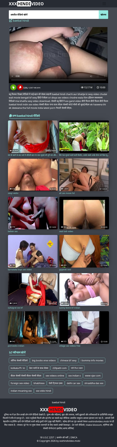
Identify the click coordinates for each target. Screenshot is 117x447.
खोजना (103, 14)
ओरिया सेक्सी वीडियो (19, 360)
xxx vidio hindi (43, 390)
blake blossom (94, 424)
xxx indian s (74, 375)
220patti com (60, 368)
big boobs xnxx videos (44, 360)
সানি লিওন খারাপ (77, 368)
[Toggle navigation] (104, 4)
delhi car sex (73, 383)
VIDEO (26, 3)
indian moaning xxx (21, 390)
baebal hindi (58, 402)
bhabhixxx (39, 383)
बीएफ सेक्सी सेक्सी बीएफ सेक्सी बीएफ (26, 375)
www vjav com (93, 375)
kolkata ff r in (18, 368)
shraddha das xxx (93, 383)
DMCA (73, 437)
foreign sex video (20, 383)
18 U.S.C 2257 (47, 437)
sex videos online (55, 375)
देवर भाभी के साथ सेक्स (38, 368)
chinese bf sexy (68, 360)
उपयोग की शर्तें (62, 437)
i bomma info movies (92, 360)
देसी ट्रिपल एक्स (55, 383)
